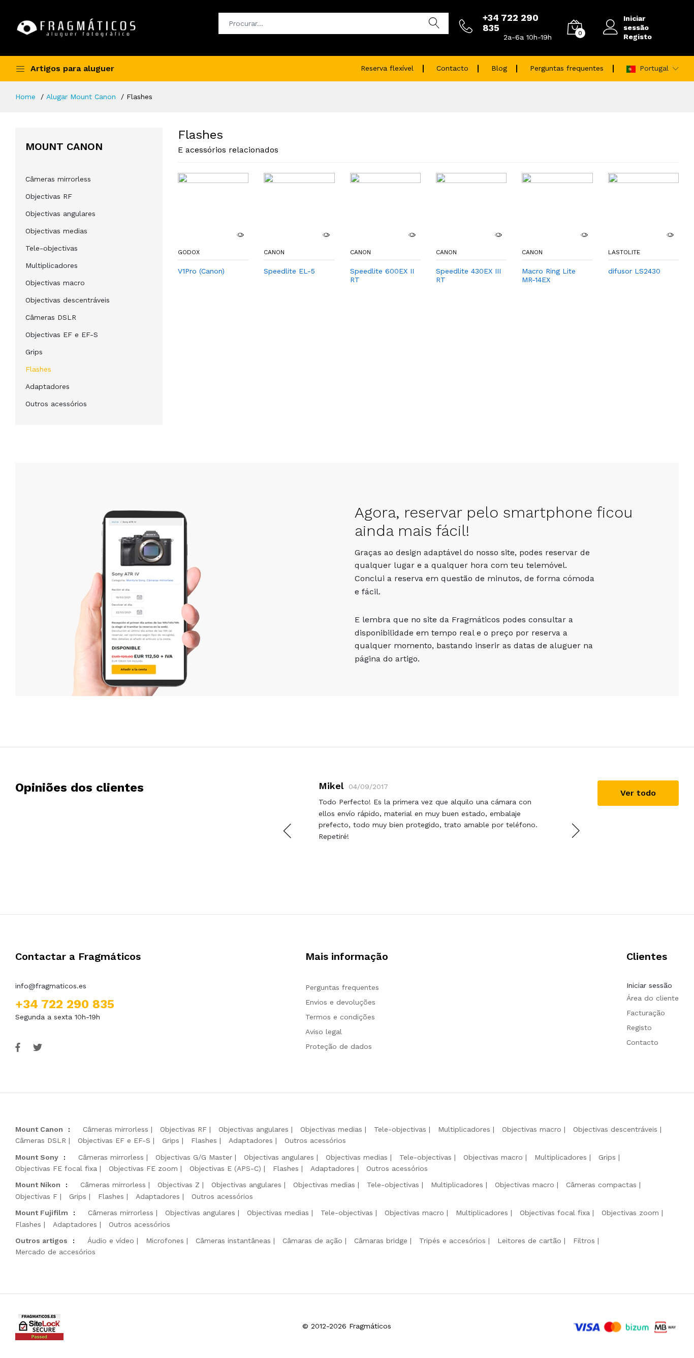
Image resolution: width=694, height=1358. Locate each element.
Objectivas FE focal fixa (56, 1168)
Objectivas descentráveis (67, 300)
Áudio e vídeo (110, 1240)
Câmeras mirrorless (58, 179)
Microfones (165, 1240)
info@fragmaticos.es (50, 986)
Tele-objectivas (51, 248)
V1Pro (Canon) (201, 271)
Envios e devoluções (340, 1002)
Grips (34, 352)
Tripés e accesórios (452, 1240)
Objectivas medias (56, 231)
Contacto (452, 68)
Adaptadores (47, 386)
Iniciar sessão (636, 23)
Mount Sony (36, 1157)
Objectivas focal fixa (555, 1213)
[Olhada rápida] (239, 235)
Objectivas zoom (630, 1213)
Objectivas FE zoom (143, 1168)
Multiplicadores (51, 265)
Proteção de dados (338, 1046)
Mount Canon (39, 1129)
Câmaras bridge (380, 1240)
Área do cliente (652, 998)
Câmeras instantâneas (233, 1240)
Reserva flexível (387, 68)
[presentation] (288, 831)
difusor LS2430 (634, 271)
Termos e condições (340, 1017)
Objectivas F (36, 1196)
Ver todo (638, 793)
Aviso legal (323, 1032)
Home (25, 97)
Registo (637, 37)
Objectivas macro (55, 283)
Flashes (38, 369)
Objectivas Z (178, 1185)
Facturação (645, 1013)
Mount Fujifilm (41, 1213)
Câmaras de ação (312, 1240)
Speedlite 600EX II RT (382, 275)
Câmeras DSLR (50, 317)
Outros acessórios (56, 404)
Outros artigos (41, 1240)
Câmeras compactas (601, 1185)
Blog (499, 68)
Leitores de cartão (529, 1240)
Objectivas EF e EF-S (61, 334)
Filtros (584, 1240)
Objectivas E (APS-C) (225, 1168)
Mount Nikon (37, 1185)
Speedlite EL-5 (289, 271)
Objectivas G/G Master (193, 1157)
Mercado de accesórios (55, 1252)
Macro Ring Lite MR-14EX (549, 275)
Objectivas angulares (60, 213)
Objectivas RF (48, 196)
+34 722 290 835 (64, 1004)
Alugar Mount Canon (81, 97)
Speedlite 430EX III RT (468, 275)
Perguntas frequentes (567, 68)
